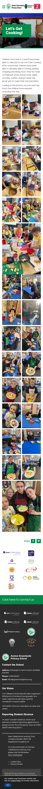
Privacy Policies (17, 764)
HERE (8, 706)
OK (8, 785)
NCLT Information (15, 755)
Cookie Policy (16, 762)
